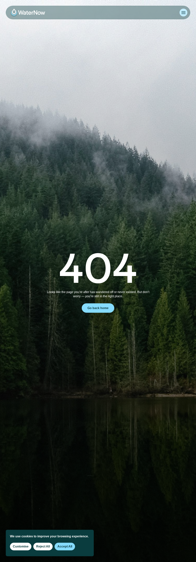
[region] (50, 543)
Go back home (98, 308)
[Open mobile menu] (183, 12)
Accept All (64, 546)
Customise (21, 546)
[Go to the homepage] (28, 12)
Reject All (43, 546)
